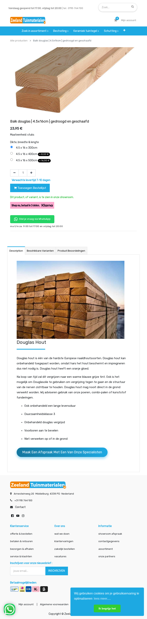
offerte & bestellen (21, 533)
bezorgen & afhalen (22, 548)
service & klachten (21, 556)
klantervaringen (63, 541)
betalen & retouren (21, 541)
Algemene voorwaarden (54, 604)
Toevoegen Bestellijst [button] (31, 188)
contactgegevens (108, 541)
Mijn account (26, 604)
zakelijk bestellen (64, 548)
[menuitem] (35, 30)
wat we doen (61, 533)
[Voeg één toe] (31, 173)
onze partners (106, 556)
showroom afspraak (110, 533)
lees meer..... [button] (102, 598)
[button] (124, 30)
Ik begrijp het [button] (107, 608)
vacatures (60, 556)
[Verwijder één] (14, 173)
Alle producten (19, 40)
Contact (20, 507)
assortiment (105, 548)
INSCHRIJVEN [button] (56, 570)
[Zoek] (132, 6)
